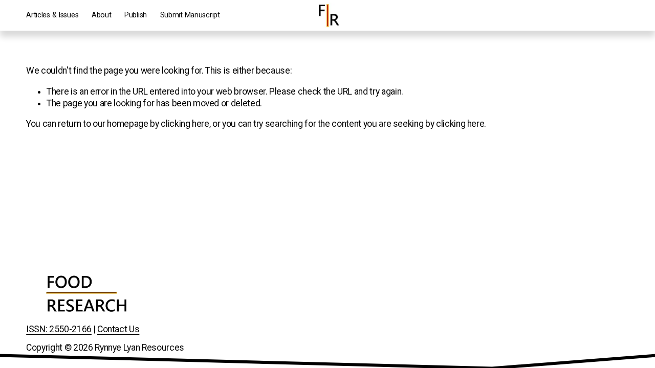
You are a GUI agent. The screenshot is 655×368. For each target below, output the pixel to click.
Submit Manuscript (190, 15)
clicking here (185, 124)
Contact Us (118, 329)
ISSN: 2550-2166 (59, 329)
